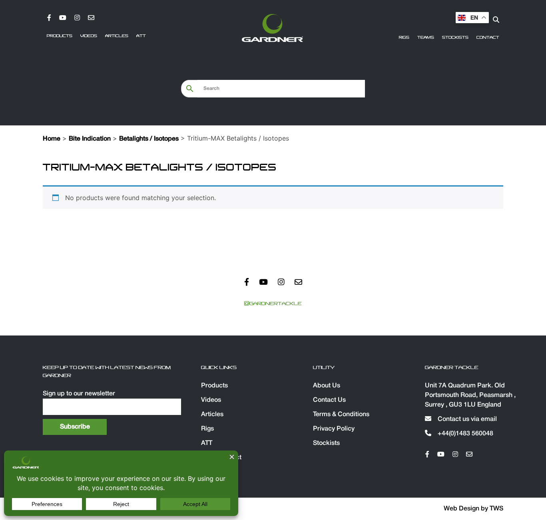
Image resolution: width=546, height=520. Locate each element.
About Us (326, 386)
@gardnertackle (273, 303)
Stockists (455, 37)
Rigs (404, 37)
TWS (496, 509)
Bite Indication (90, 139)
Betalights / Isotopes (149, 139)
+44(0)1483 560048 (464, 434)
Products (59, 36)
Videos (88, 36)
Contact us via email (466, 419)
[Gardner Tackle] (272, 28)
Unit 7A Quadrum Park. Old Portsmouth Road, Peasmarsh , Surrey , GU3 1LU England (470, 395)
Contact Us (329, 400)
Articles (116, 36)
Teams (425, 37)
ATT (141, 36)
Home (51, 139)
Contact (487, 37)
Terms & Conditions (341, 414)
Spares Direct (221, 457)
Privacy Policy (334, 429)
